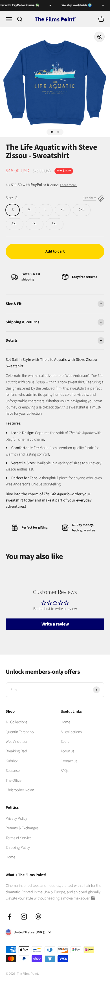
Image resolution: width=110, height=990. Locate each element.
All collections (71, 732)
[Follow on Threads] (38, 916)
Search (66, 741)
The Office (13, 780)
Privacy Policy (16, 818)
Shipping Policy (18, 847)
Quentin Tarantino (20, 732)
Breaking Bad (16, 751)
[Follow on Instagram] (24, 916)
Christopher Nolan (20, 790)
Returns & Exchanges (22, 828)
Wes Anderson (17, 741)
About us (67, 751)
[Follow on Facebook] (9, 916)
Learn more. (68, 185)
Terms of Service (19, 838)
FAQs (65, 771)
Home (65, 722)
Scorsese (13, 771)
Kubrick (12, 761)
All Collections (16, 722)
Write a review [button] (55, 624)
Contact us (69, 761)
